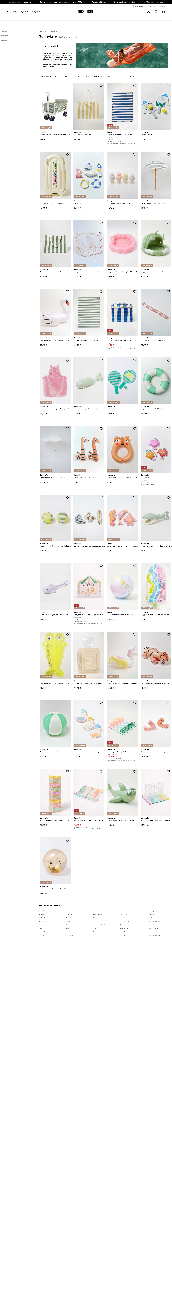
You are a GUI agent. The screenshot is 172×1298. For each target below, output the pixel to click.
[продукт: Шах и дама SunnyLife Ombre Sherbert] (122, 723)
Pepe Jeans (124, 921)
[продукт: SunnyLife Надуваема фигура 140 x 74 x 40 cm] (156, 655)
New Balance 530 (153, 921)
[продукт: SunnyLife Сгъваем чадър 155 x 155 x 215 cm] (156, 175)
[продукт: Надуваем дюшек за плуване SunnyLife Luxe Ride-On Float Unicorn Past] (122, 655)
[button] (48, 76)
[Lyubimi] (156, 11)
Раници (96, 17)
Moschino (123, 914)
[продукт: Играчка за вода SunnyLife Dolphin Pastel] (55, 586)
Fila (121, 918)
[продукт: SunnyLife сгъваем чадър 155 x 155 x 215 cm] (55, 449)
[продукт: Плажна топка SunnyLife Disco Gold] (55, 860)
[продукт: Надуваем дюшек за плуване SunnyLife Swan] (55, 312)
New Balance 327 (153, 918)
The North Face (45, 921)
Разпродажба (74, 17)
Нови (9, 17)
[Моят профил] (148, 11)
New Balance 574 (153, 935)
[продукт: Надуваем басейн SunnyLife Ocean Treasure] (122, 243)
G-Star (41, 935)
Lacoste (123, 911)
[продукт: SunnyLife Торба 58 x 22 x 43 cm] (88, 106)
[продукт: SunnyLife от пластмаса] (88, 175)
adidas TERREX (99, 925)
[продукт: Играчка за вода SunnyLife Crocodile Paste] (88, 380)
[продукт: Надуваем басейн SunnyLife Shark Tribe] (156, 243)
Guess (41, 925)
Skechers (69, 935)
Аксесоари (36, 17)
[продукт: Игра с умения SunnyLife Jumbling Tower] (55, 792)
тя (8, 11)
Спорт (45, 17)
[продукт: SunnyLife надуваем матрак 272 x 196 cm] (122, 106)
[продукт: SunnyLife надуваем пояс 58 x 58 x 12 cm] (156, 380)
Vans (68, 932)
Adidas (42, 914)
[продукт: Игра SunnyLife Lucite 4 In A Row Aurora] (156, 792)
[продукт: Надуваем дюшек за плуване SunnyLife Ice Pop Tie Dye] (156, 586)
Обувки (25, 17)
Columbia (150, 914)
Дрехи (17, 17)
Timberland (97, 914)
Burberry (96, 921)
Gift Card (86, 17)
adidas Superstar (153, 925)
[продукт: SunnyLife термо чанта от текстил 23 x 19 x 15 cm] (122, 312)
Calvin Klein (70, 914)
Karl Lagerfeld (71, 925)
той (14, 11)
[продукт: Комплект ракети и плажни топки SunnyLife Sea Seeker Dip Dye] (122, 380)
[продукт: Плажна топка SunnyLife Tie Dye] (122, 586)
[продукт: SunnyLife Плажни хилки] (156, 106)
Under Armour (44, 932)
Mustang (150, 911)
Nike (94, 932)
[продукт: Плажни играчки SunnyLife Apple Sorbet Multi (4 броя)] (122, 175)
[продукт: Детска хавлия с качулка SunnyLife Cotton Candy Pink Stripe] (55, 380)
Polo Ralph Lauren (46, 911)
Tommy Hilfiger (126, 928)
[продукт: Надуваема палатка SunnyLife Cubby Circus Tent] (88, 586)
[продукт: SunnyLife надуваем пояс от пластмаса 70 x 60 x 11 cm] (122, 449)
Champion (124, 935)
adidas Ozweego (153, 932)
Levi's (95, 928)
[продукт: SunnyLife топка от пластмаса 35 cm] (55, 723)
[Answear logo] (86, 12)
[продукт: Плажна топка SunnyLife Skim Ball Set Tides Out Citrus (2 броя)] (55, 518)
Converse (69, 911)
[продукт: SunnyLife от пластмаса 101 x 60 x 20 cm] (88, 449)
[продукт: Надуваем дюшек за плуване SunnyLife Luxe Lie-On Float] (55, 655)
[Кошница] (163, 11)
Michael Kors (98, 918)
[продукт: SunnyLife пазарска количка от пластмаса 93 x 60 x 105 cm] (55, 106)
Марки (63, 17)
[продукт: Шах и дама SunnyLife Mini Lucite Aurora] (88, 792)
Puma (68, 921)
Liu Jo (95, 911)
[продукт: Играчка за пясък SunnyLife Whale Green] (156, 518)
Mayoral (69, 918)
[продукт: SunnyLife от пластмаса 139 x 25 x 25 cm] (156, 312)
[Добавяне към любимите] (67, 86)
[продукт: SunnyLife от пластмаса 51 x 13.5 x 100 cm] (55, 175)
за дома (35, 11)
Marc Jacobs (125, 925)
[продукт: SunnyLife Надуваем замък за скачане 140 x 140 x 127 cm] (88, 243)
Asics (68, 928)
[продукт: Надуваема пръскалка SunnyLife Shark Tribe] (122, 792)
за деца (23, 11)
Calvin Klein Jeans (46, 918)
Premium (54, 17)
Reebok (96, 935)
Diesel (122, 932)
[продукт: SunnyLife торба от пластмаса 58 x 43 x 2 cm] (55, 243)
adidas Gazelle (153, 928)
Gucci (41, 928)
